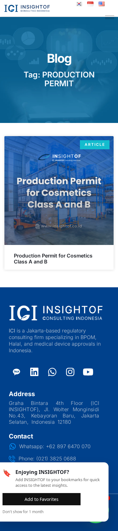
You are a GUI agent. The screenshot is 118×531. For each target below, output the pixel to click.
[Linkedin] (34, 372)
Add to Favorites (42, 499)
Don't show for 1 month (23, 511)
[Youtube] (88, 372)
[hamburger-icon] (110, 17)
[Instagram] (70, 372)
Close (92, 499)
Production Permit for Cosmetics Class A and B (53, 258)
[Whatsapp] (52, 372)
